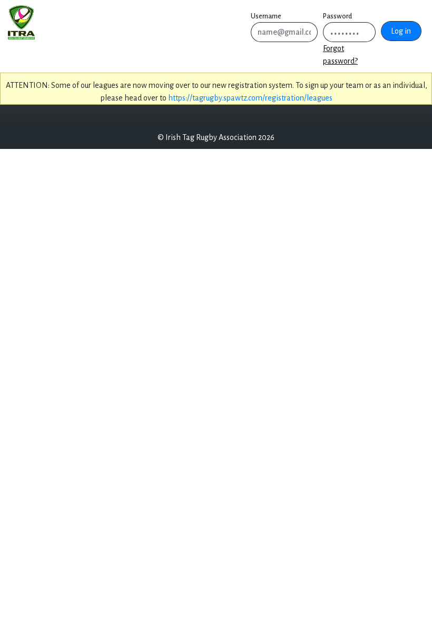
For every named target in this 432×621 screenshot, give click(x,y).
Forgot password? (340, 54)
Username (266, 16)
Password (337, 16)
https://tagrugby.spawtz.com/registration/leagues (250, 98)
